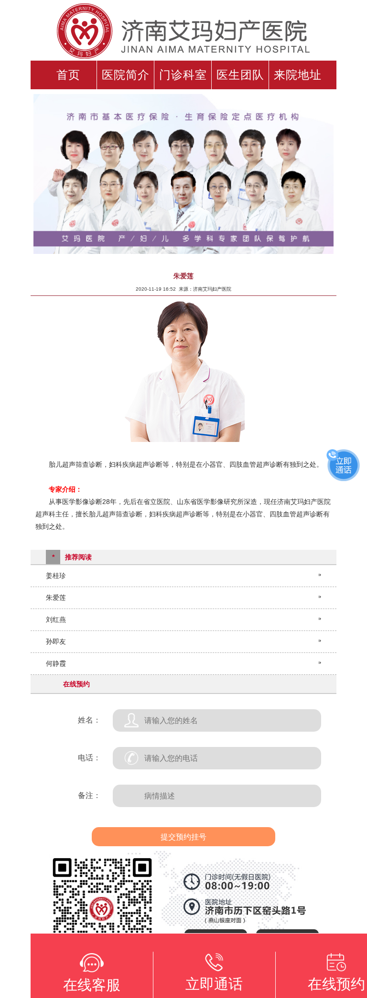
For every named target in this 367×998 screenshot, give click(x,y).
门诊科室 (183, 75)
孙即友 (56, 641)
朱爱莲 (56, 597)
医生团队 (240, 75)
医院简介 (126, 75)
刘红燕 (56, 619)
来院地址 (298, 75)
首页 (68, 75)
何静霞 (56, 663)
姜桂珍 (56, 575)
